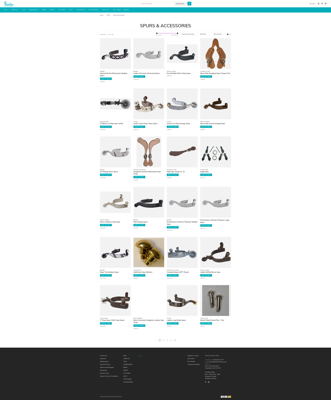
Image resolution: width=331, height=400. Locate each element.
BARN (44, 10)
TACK (23, 10)
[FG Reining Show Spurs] (115, 152)
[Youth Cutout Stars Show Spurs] (148, 104)
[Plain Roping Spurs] (148, 202)
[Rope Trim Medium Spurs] (115, 252)
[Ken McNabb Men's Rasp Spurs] (182, 54)
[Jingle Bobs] (215, 152)
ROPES (52, 10)
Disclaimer (103, 370)
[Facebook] (205, 382)
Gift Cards (117, 10)
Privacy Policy (104, 373)
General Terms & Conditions (109, 376)
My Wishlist (191, 361)
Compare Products (194, 364)
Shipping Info (104, 361)
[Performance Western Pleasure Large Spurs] (215, 202)
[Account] (319, 3)
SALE (5, 10)
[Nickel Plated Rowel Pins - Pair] (215, 301)
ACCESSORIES (93, 10)
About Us (103, 358)
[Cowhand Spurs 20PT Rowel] (182, 252)
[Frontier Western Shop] (140, 356)
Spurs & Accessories (119, 15)
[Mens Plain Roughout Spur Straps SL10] (215, 54)
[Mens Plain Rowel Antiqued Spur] (215, 104)
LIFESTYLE (105, 10)
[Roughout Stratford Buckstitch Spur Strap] (148, 152)
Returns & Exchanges (107, 367)
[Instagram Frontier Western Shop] (208, 382)
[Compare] (322, 3)
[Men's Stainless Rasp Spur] (115, 202)
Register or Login (193, 355)
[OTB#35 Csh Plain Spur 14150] (115, 104)
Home (101, 15)
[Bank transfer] (225, 397)
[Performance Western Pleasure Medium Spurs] (182, 202)
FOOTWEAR (81, 10)
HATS (71, 10)
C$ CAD (312, 3)
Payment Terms (105, 364)
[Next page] (175, 340)
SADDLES (14, 10)
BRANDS (126, 10)
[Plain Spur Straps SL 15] (182, 152)
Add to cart (106, 78)
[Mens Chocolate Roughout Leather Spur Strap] (148, 301)
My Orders (191, 358)
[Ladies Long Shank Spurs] (182, 301)
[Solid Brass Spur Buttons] (148, 252)
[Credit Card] (222, 397)
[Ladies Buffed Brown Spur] (215, 252)
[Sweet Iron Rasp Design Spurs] (182, 104)
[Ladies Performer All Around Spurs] (148, 54)
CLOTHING (61, 10)
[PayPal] (229, 397)
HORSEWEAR (33, 10)
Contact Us (103, 355)
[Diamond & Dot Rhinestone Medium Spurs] (115, 54)
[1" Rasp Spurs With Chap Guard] (115, 301)
